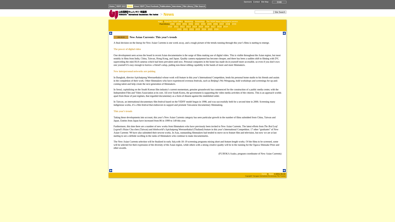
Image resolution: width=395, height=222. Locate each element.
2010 (170, 27)
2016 (207, 27)
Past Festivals (152, 6)
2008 (228, 24)
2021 (185, 29)
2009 (234, 24)
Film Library (188, 6)
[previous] (110, 34)
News (129, 6)
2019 (225, 27)
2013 (188, 27)
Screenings (200, 22)
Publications (165, 6)
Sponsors (248, 2)
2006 (215, 24)
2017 (213, 27)
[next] (284, 34)
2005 (209, 24)
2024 (204, 29)
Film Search (200, 6)
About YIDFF (139, 6)
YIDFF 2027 (121, 6)
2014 (195, 27)
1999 (172, 24)
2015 (201, 27)
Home (112, 6)
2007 (222, 24)
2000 (178, 24)
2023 (198, 29)
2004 (203, 24)
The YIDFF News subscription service (222, 22)
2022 (191, 29)
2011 (176, 27)
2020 (179, 29)
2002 (191, 24)
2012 (182, 27)
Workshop (189, 22)
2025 (210, 29)
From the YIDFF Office (173, 22)
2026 (216, 29)
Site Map (264, 2)
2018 (219, 27)
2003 (197, 24)
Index (160, 22)
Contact (256, 2)
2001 (185, 24)
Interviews (176, 6)
